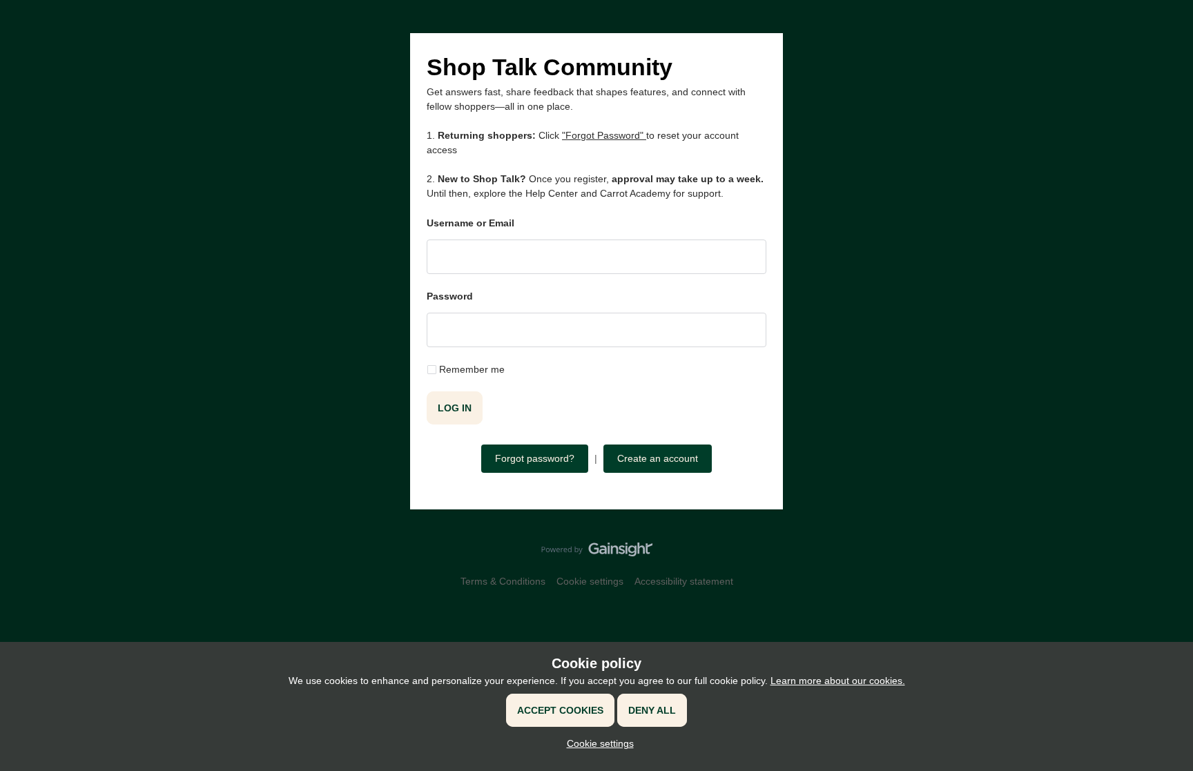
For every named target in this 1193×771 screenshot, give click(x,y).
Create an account (657, 458)
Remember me (472, 369)
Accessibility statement (683, 581)
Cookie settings (589, 581)
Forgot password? (534, 458)
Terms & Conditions (502, 581)
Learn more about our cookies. (837, 680)
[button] (597, 743)
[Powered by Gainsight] (596, 553)
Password (450, 296)
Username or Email (470, 222)
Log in (455, 407)
